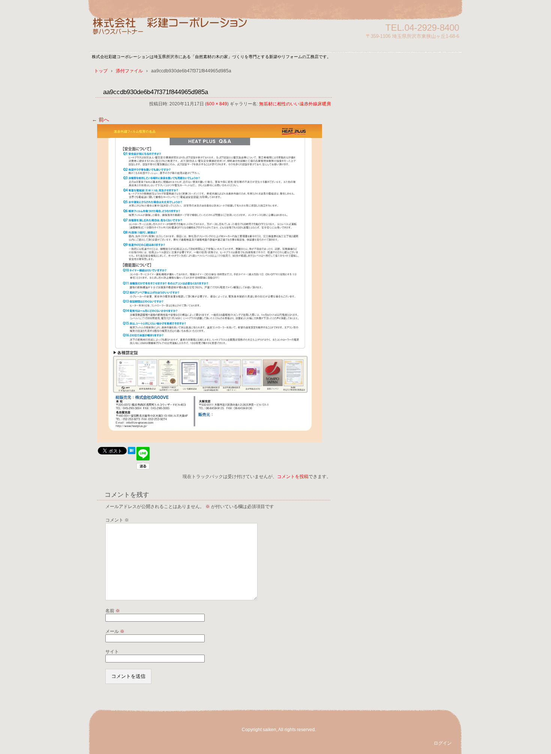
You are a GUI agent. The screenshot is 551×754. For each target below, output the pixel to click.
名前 (112, 611)
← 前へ (100, 120)
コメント (117, 520)
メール (114, 631)
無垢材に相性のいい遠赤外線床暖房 (295, 104)
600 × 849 (217, 104)
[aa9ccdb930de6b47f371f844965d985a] (209, 441)
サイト (112, 651)
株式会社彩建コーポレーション (178, 31)
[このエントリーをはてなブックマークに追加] (131, 452)
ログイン (443, 743)
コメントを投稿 (292, 476)
